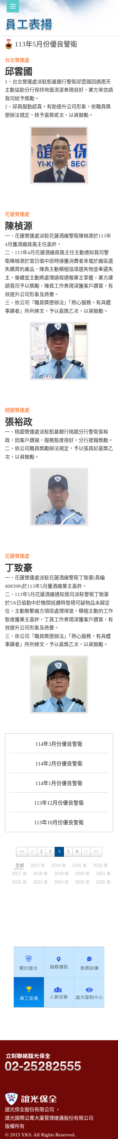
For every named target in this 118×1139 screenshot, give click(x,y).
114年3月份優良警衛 (59, 744)
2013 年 (37, 865)
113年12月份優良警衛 (59, 803)
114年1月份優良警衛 (59, 783)
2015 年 (79, 865)
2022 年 (19, 882)
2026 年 (103, 882)
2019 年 (61, 873)
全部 (19, 865)
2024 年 (61, 882)
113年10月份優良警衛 (59, 822)
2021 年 (103, 873)
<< (22, 851)
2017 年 (19, 873)
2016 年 (100, 865)
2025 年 (82, 882)
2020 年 (82, 873)
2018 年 (40, 873)
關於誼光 (29, 962)
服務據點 (59, 962)
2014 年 (58, 865)
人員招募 (59, 992)
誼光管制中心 (89, 992)
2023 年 (40, 882)
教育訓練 (89, 962)
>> (96, 851)
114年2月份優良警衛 (59, 763)
